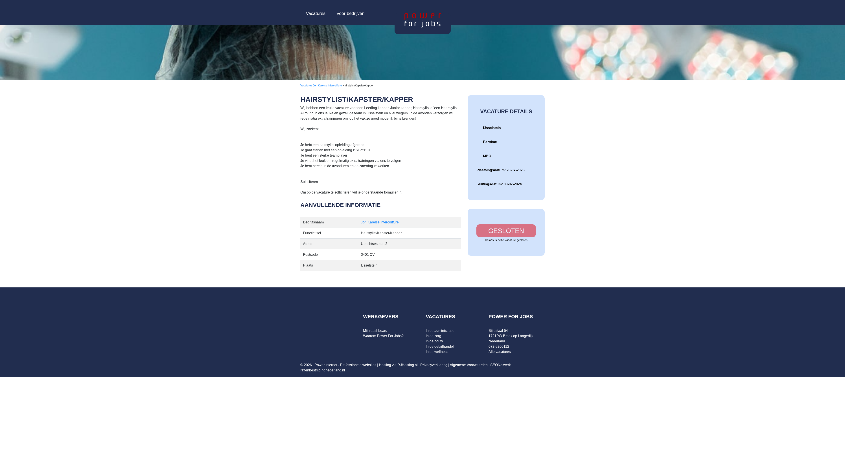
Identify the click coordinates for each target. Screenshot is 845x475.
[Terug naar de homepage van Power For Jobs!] (422, 20)
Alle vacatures (500, 352)
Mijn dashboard (375, 330)
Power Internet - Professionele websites (345, 365)
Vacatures (315, 13)
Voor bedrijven (350, 13)
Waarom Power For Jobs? (383, 336)
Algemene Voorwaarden (469, 365)
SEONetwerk (500, 365)
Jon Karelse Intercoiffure (328, 85)
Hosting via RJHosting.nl (398, 365)
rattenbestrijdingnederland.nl (322, 370)
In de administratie (440, 330)
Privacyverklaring (433, 365)
